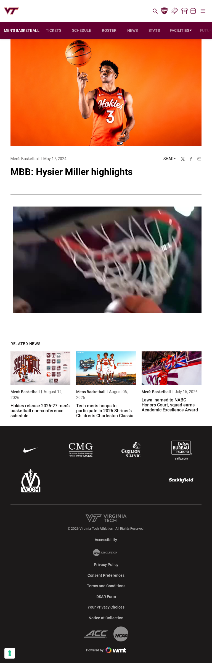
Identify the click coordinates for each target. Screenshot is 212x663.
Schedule (81, 30)
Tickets (174, 11)
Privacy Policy (106, 564)
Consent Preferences (106, 575)
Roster (109, 30)
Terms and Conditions (106, 586)
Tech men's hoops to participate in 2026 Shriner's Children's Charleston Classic (104, 410)
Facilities (179, 30)
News (132, 30)
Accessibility (106, 539)
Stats (154, 30)
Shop (184, 11)
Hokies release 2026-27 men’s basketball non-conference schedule (40, 410)
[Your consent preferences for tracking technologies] (9, 653)
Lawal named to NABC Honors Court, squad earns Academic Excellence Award (170, 404)
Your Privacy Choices (106, 607)
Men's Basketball (24, 158)
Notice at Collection (106, 618)
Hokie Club (164, 11)
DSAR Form (106, 596)
